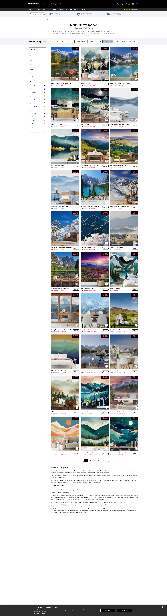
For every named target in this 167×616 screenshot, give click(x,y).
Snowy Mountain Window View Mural (62, 330)
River (117, 41)
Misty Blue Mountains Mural (59, 206)
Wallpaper (41, 9)
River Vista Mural (115, 289)
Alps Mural (84, 371)
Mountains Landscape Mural (119, 165)
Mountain (108, 41)
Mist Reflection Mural (57, 165)
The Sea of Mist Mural (117, 248)
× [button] (165, 606)
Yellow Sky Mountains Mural (59, 371)
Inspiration (74, 9)
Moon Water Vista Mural (118, 453)
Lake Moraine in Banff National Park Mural (123, 83)
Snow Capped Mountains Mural (61, 83)
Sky (123, 41)
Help (83, 9)
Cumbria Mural (115, 330)
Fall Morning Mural (56, 412)
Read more (43, 611)
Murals (31, 9)
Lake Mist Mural (85, 412)
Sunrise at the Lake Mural (118, 412)
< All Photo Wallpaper (133, 19)
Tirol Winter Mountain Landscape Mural (93, 330)
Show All (60, 41)
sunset (63, 504)
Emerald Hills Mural (87, 453)
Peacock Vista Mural (57, 124)
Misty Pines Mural (86, 83)
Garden (91, 41)
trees (118, 497)
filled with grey (85, 499)
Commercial (63, 9)
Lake (99, 41)
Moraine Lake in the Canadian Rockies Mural (95, 206)
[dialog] (83, 610)
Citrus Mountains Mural (58, 453)
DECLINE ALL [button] (124, 610)
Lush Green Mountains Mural (90, 165)
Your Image (52, 9)
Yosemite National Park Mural (60, 289)
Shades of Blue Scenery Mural (119, 124)
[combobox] (163, 607)
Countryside (81, 41)
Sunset (130, 41)
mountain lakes (92, 491)
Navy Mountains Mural (88, 248)
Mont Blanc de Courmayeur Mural (121, 206)
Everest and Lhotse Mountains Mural (62, 248)
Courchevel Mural (116, 371)
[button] (66, 614)
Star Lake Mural (85, 124)
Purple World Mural (87, 289)
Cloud (70, 41)
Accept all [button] (108, 610)
